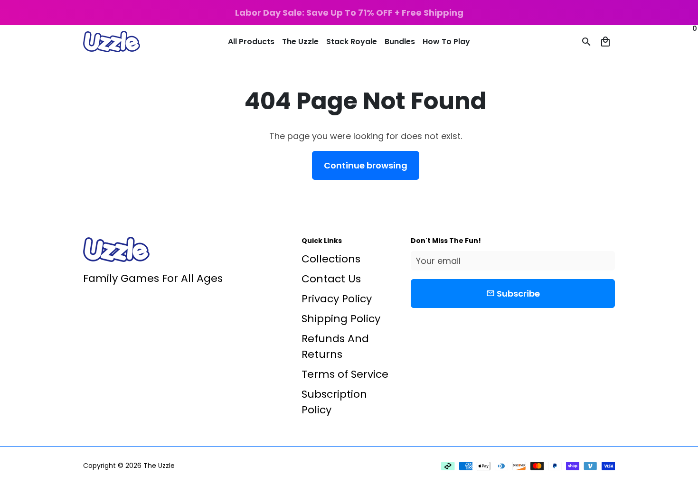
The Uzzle (300, 41)
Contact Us (331, 278)
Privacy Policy (337, 298)
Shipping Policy (341, 318)
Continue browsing (365, 165)
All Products (251, 41)
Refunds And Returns (335, 346)
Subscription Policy (334, 402)
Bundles (400, 41)
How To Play (446, 41)
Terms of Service (345, 374)
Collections (331, 259)
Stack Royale (351, 41)
